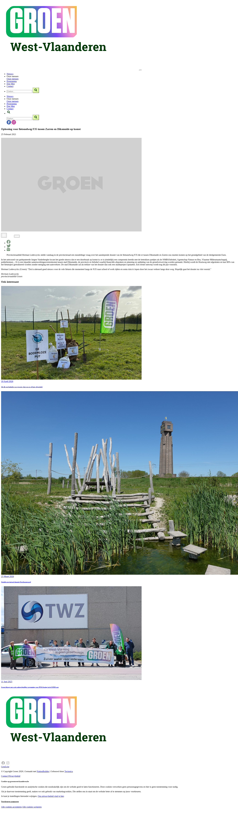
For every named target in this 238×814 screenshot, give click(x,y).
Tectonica (68, 771)
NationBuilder (43, 771)
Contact (10, 86)
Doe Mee (11, 84)
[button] (9, 113)
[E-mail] (8, 250)
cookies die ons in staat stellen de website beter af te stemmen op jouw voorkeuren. (49, 813)
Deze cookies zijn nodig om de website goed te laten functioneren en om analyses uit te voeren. (56, 807)
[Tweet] (9, 247)
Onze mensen (12, 79)
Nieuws (10, 74)
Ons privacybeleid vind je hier (51, 796)
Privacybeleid (14, 776)
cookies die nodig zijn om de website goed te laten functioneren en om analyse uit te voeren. (60, 810)
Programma (12, 81)
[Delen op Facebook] (8, 243)
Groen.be (5, 767)
